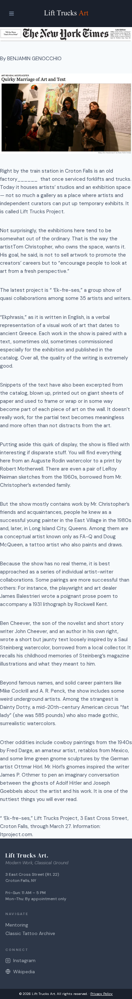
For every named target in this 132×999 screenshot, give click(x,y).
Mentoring (16, 925)
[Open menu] (11, 14)
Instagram (24, 960)
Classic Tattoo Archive (30, 933)
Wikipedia (24, 972)
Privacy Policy (101, 994)
